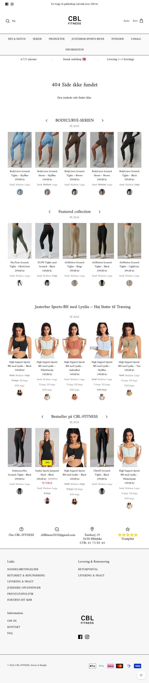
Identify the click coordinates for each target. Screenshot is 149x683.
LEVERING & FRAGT (20, 581)
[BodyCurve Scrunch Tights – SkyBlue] (20, 150)
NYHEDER (117, 39)
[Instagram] (12, 4)
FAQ (10, 633)
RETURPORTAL (88, 569)
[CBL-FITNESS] (74, 21)
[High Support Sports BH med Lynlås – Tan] (129, 340)
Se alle (74, 126)
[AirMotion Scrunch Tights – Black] (102, 241)
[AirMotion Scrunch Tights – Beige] (74, 241)
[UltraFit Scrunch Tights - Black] (102, 447)
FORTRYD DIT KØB (19, 600)
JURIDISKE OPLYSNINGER (24, 587)
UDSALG (136, 39)
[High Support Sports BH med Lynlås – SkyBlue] (102, 340)
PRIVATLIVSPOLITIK (20, 594)
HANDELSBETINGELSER (22, 569)
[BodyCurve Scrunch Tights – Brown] (74, 150)
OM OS (12, 620)
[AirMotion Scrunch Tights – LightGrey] (129, 241)
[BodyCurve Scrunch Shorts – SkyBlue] (47, 150)
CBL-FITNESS (22, 665)
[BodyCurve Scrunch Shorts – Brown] (102, 150)
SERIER (37, 39)
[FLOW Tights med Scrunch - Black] (47, 241)
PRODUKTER (57, 39)
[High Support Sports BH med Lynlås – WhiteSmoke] (47, 340)
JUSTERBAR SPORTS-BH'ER (88, 39)
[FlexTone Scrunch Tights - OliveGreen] (20, 241)
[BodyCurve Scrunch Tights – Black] (129, 150)
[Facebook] (6, 4)
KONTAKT (13, 627)
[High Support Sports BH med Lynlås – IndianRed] (74, 340)
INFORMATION (74, 49)
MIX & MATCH (17, 39)
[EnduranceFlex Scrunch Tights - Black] (20, 447)
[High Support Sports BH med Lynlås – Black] (20, 340)
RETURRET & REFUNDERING (26, 575)
